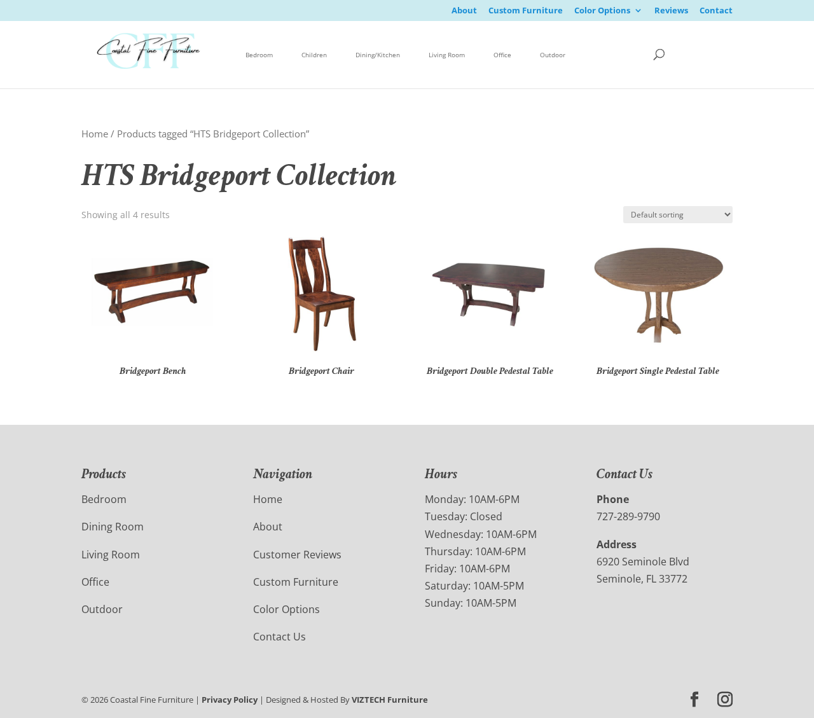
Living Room (447, 54)
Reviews (671, 11)
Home (94, 133)
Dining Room (112, 527)
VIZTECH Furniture (390, 699)
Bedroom (259, 54)
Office (502, 54)
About (464, 11)
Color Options (602, 11)
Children (314, 54)
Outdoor (552, 54)
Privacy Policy (230, 699)
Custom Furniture (525, 11)
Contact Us (279, 637)
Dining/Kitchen (377, 54)
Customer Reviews (297, 555)
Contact (716, 11)
